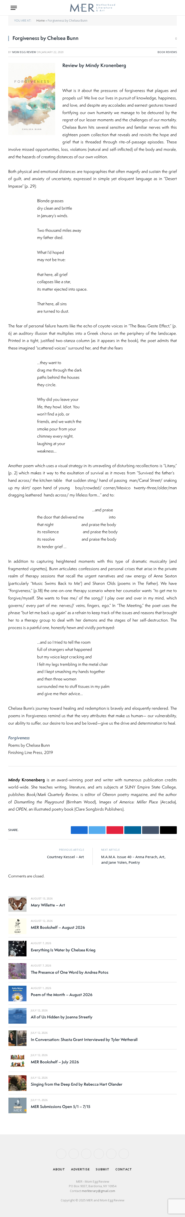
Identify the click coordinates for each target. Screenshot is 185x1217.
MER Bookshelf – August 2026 (58, 927)
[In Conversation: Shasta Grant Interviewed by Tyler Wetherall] (17, 1038)
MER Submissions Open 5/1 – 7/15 (60, 1106)
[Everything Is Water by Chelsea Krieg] (17, 948)
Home (40, 20)
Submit (102, 1169)
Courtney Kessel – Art (65, 856)
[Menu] (14, 7)
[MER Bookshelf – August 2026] (17, 926)
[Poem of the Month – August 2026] (17, 993)
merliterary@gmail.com (98, 1191)
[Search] (172, 7)
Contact (123, 1169)
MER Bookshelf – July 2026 (55, 1061)
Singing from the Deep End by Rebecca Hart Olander (76, 1084)
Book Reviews (167, 52)
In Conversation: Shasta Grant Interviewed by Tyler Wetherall (84, 1039)
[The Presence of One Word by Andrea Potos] (17, 971)
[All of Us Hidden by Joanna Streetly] (17, 1016)
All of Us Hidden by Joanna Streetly (61, 1017)
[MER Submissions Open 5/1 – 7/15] (17, 1105)
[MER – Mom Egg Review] (92, 7)
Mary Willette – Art (48, 905)
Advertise (80, 1169)
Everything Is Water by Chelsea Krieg (63, 950)
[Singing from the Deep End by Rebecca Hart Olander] (17, 1083)
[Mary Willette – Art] (17, 904)
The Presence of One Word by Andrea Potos (69, 972)
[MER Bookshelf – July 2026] (17, 1060)
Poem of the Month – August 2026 (61, 994)
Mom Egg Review (24, 52)
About (59, 1169)
